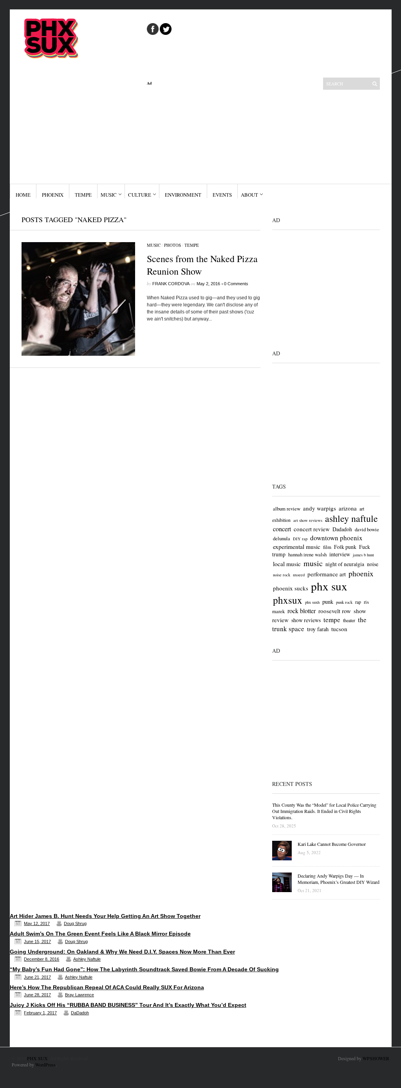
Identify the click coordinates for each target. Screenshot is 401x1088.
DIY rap (300, 538)
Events (222, 194)
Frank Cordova (171, 283)
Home (23, 194)
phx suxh (312, 602)
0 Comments (236, 283)
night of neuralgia (344, 564)
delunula (281, 538)
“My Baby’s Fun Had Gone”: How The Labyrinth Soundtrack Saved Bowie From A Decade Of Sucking (144, 969)
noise (372, 564)
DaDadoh (80, 1012)
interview (339, 554)
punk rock (344, 602)
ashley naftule (351, 518)
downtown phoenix (336, 537)
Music (109, 194)
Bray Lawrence (79, 994)
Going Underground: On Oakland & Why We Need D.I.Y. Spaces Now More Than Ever (122, 952)
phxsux (287, 600)
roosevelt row (334, 611)
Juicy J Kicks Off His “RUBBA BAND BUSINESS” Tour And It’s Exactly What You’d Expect (128, 1005)
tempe (331, 619)
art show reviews (307, 520)
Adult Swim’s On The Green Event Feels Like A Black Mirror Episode (100, 934)
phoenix (361, 573)
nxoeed (299, 574)
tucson (339, 629)
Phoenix (52, 194)
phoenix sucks (290, 588)
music (313, 563)
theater (349, 620)
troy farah (318, 629)
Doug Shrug (75, 923)
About (249, 194)
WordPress (45, 1064)
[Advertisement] (203, 135)
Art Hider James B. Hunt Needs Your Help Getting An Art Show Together (105, 916)
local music (287, 563)
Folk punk (345, 546)
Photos (172, 245)
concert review (312, 529)
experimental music (296, 546)
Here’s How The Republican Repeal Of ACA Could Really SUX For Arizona (107, 987)
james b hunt (363, 555)
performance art (326, 574)
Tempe (83, 194)
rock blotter (301, 610)
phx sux (329, 586)
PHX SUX (37, 1058)
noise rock (281, 574)
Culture (139, 194)
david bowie (367, 529)
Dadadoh (342, 529)
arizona (348, 508)
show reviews (306, 620)
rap (358, 602)
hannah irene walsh (307, 554)
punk (327, 601)
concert (282, 529)
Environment (183, 194)
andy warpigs (319, 508)
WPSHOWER (376, 1058)
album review (286, 508)
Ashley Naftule (87, 959)
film (327, 546)
